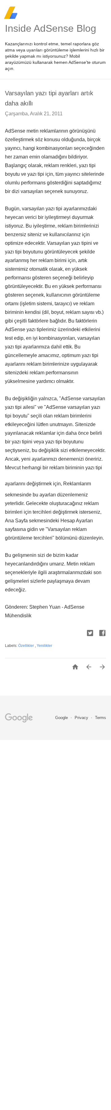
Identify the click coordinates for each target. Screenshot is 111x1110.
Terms (100, 717)
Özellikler (26, 645)
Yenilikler (44, 645)
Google (62, 717)
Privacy (82, 717)
